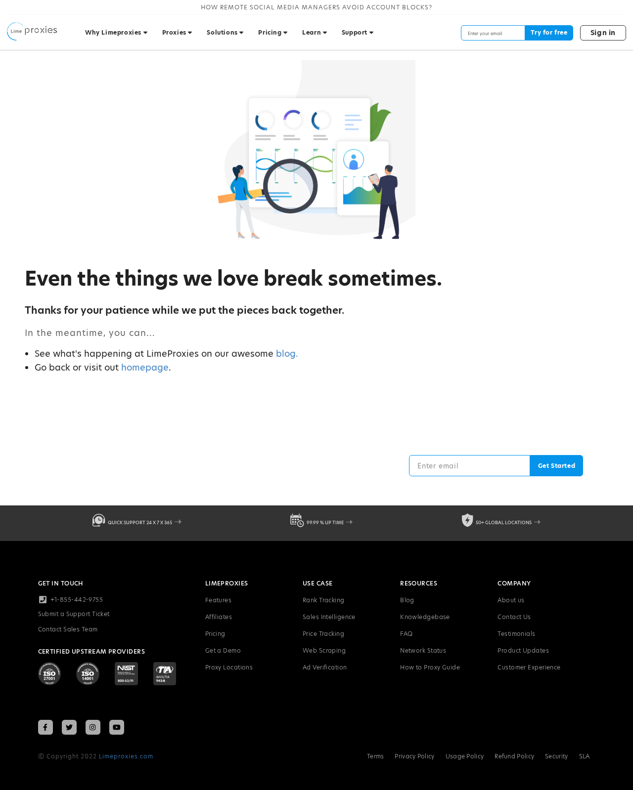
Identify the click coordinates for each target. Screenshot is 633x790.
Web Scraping (324, 650)
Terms (375, 756)
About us (511, 600)
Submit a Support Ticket (74, 614)
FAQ (406, 633)
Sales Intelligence (329, 617)
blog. (287, 353)
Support (355, 32)
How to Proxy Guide (430, 667)
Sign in (603, 33)
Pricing (215, 633)
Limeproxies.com (126, 756)
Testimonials (516, 633)
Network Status (423, 650)
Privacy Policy (414, 756)
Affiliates (218, 617)
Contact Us (514, 617)
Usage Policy (465, 756)
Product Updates (523, 650)
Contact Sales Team (68, 629)
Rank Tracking (324, 600)
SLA (584, 756)
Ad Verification (325, 667)
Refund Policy (514, 756)
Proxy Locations (229, 667)
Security (556, 756)
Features (218, 600)
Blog (407, 600)
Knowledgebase (425, 617)
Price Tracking (323, 633)
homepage (145, 367)
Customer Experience (529, 667)
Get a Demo (223, 650)
